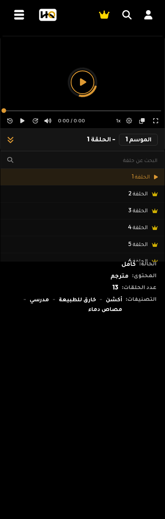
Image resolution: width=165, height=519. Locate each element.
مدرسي (39, 299)
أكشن (114, 299)
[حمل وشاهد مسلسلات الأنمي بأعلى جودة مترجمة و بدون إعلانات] (47, 15)
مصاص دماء (105, 309)
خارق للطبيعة (77, 299)
